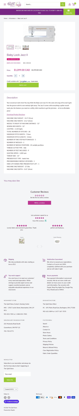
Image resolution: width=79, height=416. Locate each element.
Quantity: (10, 76)
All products (12, 18)
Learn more (34, 81)
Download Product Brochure (16, 114)
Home (5, 18)
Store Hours (46, 332)
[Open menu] (5, 4)
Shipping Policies (48, 344)
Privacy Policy (47, 341)
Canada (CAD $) (9, 389)
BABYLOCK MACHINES (13, 63)
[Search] (62, 4)
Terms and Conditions (50, 338)
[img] (39, 218)
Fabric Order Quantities (50, 353)
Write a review (39, 203)
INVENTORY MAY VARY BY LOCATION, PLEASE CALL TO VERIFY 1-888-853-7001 (39, 12)
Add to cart (22, 85)
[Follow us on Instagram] (9, 397)
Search (45, 323)
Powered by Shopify (9, 410)
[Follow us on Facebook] (5, 397)
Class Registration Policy (51, 350)
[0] (73, 4)
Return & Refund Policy (50, 347)
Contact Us (46, 329)
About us (46, 326)
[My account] (70, 4)
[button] (38, 246)
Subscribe (69, 13)
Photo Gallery (47, 335)
